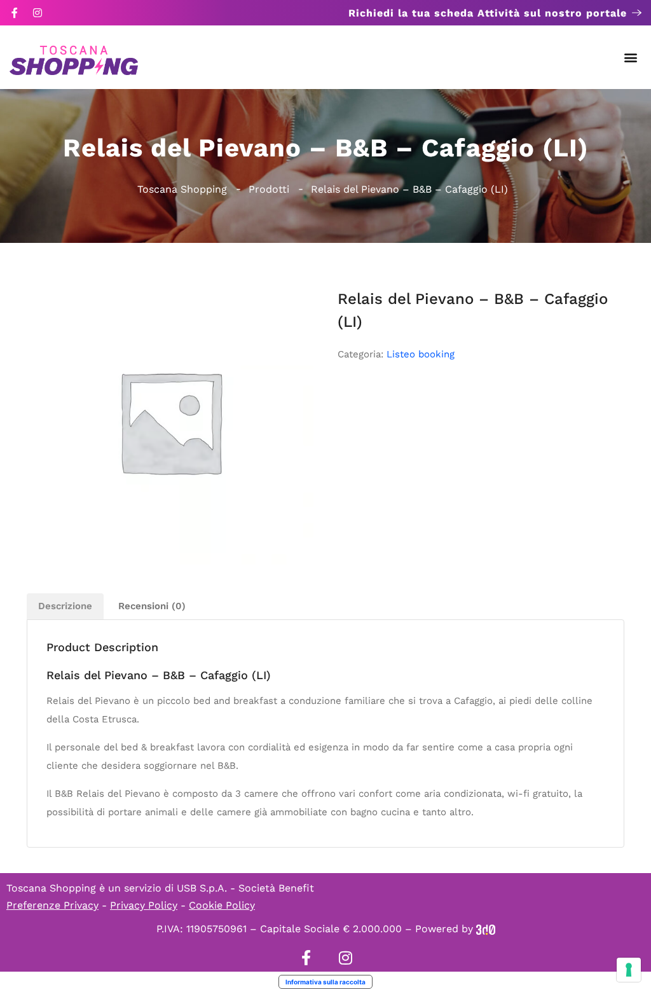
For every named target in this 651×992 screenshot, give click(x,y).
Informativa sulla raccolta (325, 982)
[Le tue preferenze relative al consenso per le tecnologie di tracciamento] (629, 970)
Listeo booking (421, 354)
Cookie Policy (222, 905)
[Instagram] (37, 13)
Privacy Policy (143, 905)
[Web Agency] (485, 929)
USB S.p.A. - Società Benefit (245, 888)
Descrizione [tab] (65, 606)
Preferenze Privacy (52, 905)
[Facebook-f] (15, 13)
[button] (630, 57)
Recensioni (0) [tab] (152, 606)
